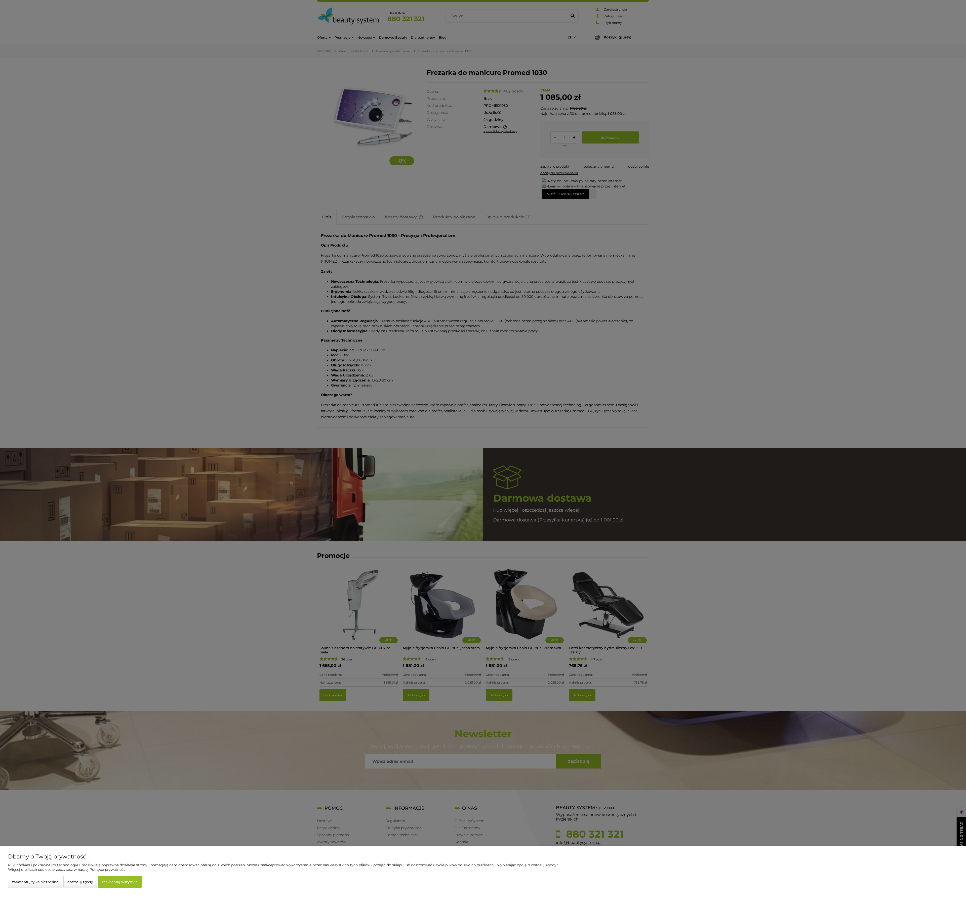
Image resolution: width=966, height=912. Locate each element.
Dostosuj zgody (80, 882)
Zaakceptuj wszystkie (120, 882)
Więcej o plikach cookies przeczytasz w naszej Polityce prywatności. (67, 869)
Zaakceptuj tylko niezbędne (35, 882)
